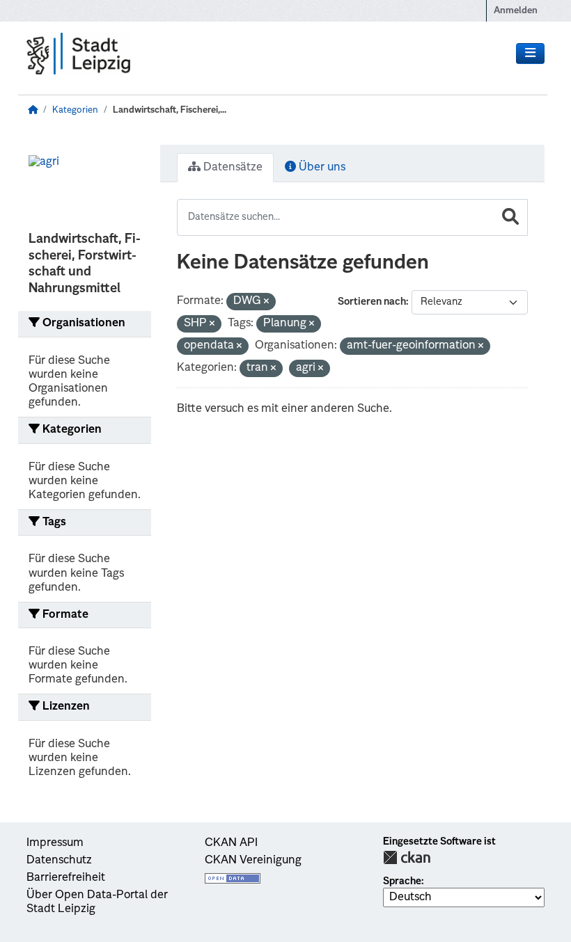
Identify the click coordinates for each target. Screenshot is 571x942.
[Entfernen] (266, 302)
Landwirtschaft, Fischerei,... (169, 110)
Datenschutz (59, 860)
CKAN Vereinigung (253, 860)
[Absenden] (510, 217)
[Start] (33, 110)
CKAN (406, 857)
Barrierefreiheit (65, 878)
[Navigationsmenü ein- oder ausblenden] (530, 53)
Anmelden (516, 10)
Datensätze (232, 167)
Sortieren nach (372, 302)
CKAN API (231, 843)
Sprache (402, 881)
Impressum (55, 843)
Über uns (320, 167)
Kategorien (75, 110)
